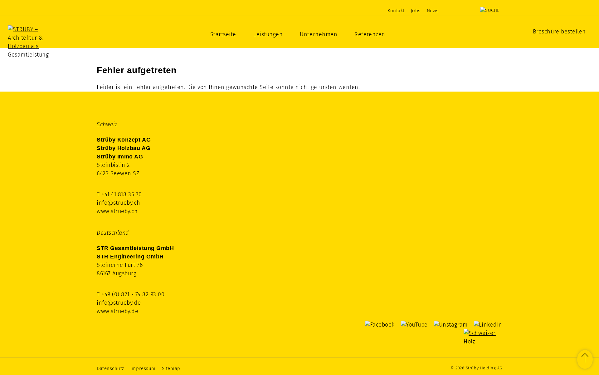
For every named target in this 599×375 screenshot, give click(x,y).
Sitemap (171, 368)
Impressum (143, 368)
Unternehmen (318, 34)
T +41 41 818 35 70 (119, 194)
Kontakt (396, 10)
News (432, 10)
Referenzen (369, 34)
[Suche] (490, 10)
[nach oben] (585, 359)
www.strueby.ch (117, 211)
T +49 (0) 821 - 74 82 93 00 (131, 294)
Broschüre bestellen (559, 31)
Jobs (416, 10)
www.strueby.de (118, 311)
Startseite (223, 34)
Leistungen (268, 34)
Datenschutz (110, 368)
